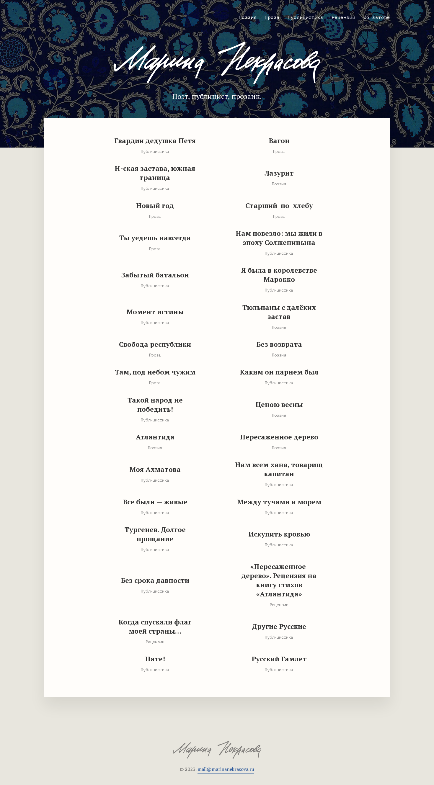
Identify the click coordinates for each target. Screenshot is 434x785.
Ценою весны (279, 404)
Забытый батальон (155, 274)
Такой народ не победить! (155, 404)
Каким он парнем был (279, 372)
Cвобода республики (155, 344)
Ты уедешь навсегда (155, 237)
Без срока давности (155, 580)
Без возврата (279, 344)
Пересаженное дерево (279, 436)
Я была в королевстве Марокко (279, 275)
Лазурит (279, 173)
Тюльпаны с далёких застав (279, 312)
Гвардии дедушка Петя (155, 140)
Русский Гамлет (279, 658)
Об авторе (376, 17)
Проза (272, 17)
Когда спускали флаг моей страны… (155, 626)
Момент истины (155, 311)
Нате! (155, 658)
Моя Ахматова (155, 469)
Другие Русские (279, 626)
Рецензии (343, 17)
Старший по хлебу (279, 205)
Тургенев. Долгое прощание (155, 534)
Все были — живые (155, 501)
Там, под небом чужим (155, 372)
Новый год (155, 205)
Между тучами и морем (279, 501)
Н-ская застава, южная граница (155, 173)
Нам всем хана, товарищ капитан (279, 469)
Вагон (279, 140)
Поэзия (248, 17)
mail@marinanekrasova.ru (226, 769)
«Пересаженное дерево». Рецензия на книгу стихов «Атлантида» (279, 580)
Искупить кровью (279, 534)
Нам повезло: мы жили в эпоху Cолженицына (279, 238)
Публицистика (305, 17)
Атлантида (155, 436)
